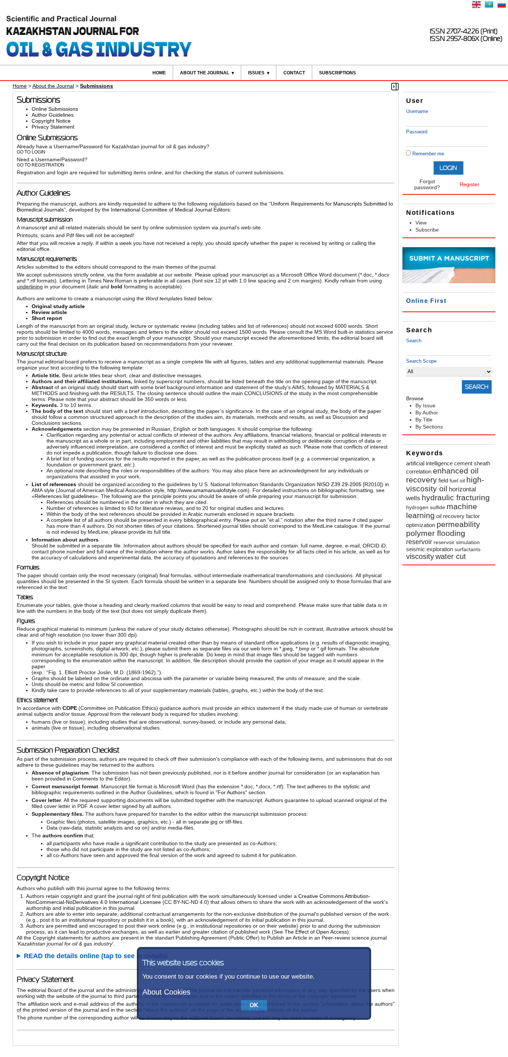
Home (159, 72)
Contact (294, 72)
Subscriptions (337, 72)
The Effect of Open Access (315, 932)
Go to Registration (40, 165)
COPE (70, 708)
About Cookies (166, 992)
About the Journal (204, 72)
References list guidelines (65, 496)
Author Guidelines (53, 115)
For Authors (231, 792)
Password (416, 132)
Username (417, 111)
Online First (426, 301)
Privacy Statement (53, 127)
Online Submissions (55, 109)
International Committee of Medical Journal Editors (170, 210)
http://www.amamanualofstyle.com (207, 490)
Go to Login (31, 152)
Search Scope (421, 361)
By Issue (425, 405)
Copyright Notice (51, 121)
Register (469, 184)
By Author (426, 413)
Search (413, 340)
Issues (256, 72)
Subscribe (427, 230)
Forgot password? (427, 184)
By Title (424, 420)
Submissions (96, 86)
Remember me (428, 153)
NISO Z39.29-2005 (339, 484)
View (421, 223)
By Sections (429, 427)
